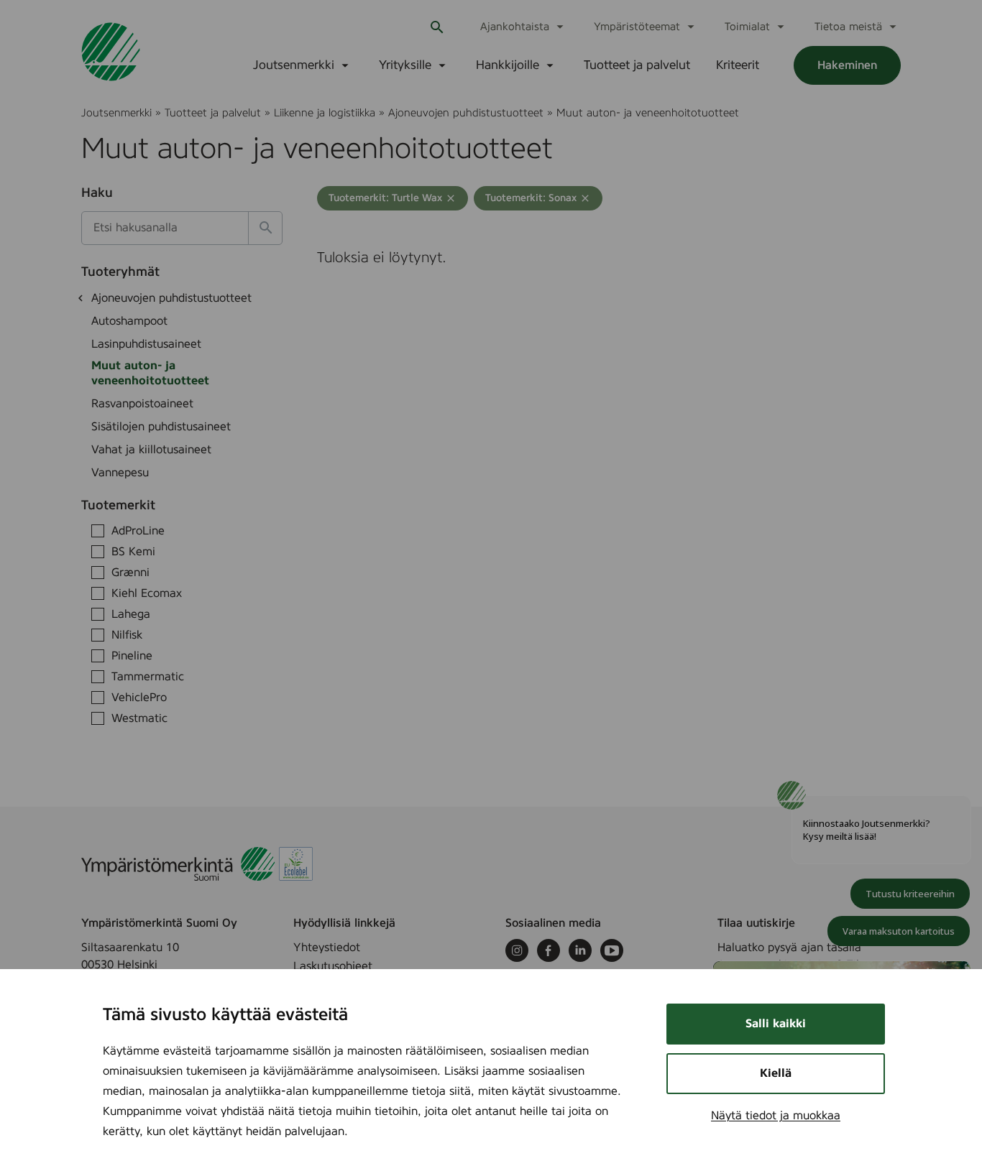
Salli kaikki (775, 1023)
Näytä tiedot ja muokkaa (775, 1115)
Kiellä (775, 1073)
